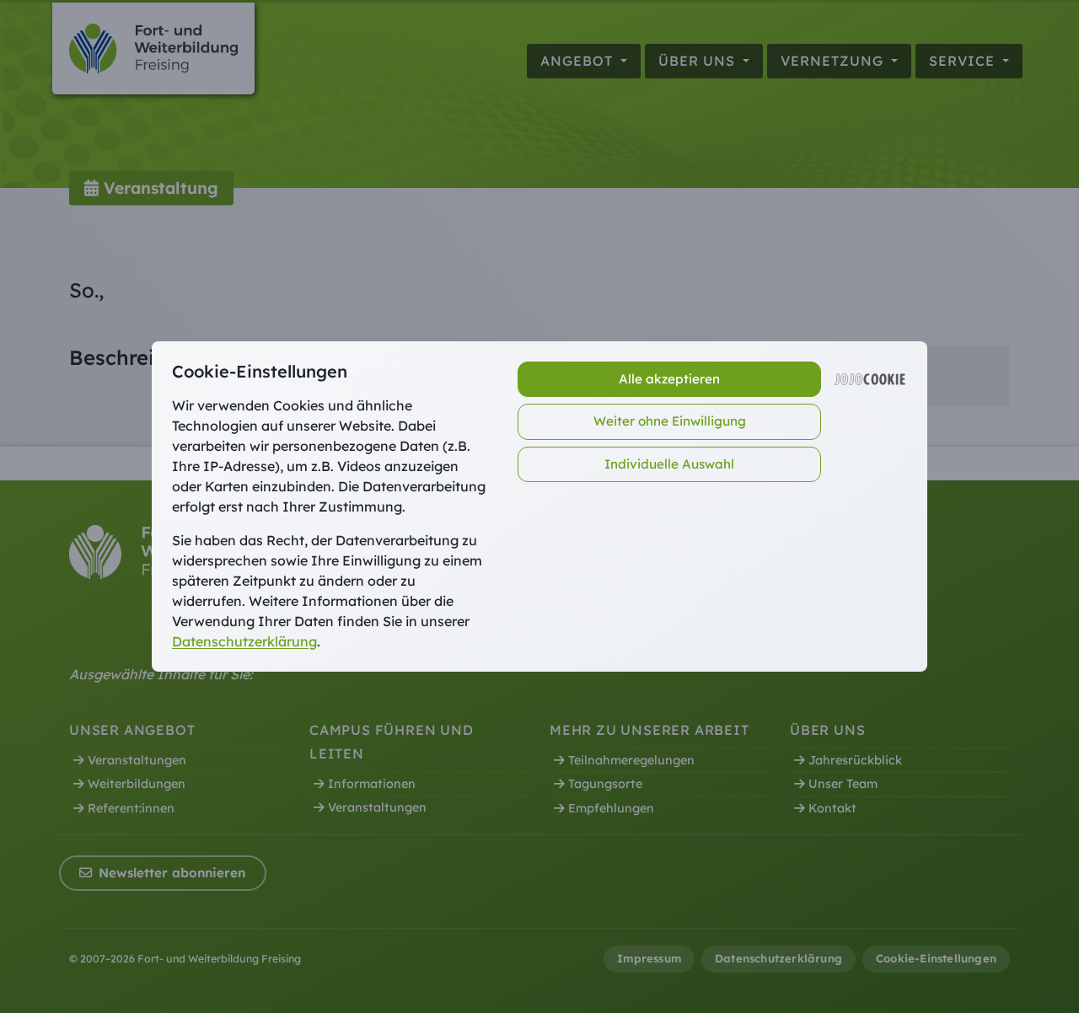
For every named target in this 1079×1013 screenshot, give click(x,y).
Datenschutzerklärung (244, 641)
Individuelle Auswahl (669, 464)
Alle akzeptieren (669, 379)
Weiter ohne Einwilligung (669, 421)
